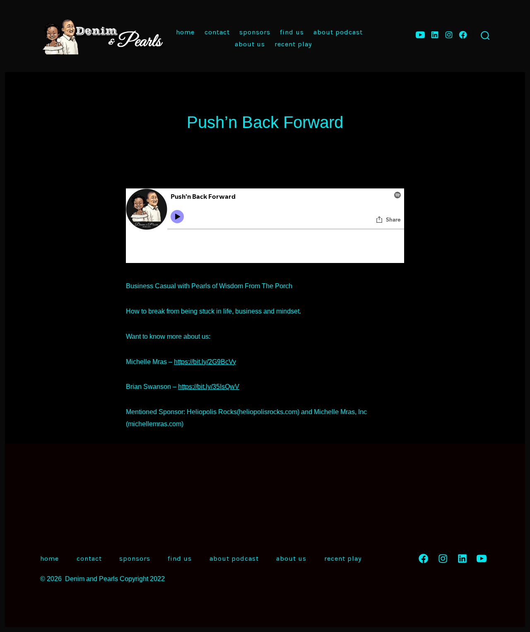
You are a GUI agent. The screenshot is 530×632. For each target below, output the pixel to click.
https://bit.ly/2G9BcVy (205, 361)
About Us (250, 44)
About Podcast (338, 32)
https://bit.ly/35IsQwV (208, 386)
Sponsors (254, 32)
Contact (217, 32)
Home (185, 32)
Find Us (292, 32)
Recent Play (293, 44)
